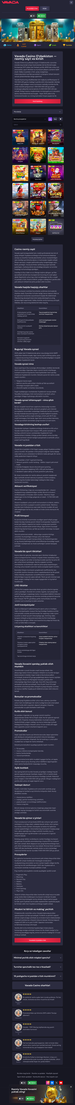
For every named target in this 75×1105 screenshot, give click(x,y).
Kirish (44, 8)
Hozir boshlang (37, 101)
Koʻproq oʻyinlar (37, 239)
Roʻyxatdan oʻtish (32, 8)
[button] (2, 30)
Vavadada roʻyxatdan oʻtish (37, 940)
